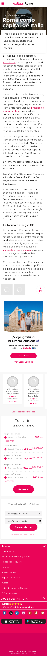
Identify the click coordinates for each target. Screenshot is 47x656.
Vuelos (4, 582)
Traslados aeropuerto (12, 562)
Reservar (9, 440)
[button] (3, 3)
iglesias (26, 250)
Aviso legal (32, 651)
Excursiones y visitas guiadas (15, 556)
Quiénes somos (9, 593)
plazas (6, 250)
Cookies (33, 653)
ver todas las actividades (23, 412)
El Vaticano (9, 62)
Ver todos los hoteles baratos (23, 534)
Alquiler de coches (10, 577)
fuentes (15, 250)
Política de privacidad (19, 653)
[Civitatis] (23, 641)
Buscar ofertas (23, 527)
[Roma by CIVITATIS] (19, 3)
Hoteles (5, 567)
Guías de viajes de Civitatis (14, 588)
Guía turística (7, 551)
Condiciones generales (17, 651)
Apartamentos (8, 572)
